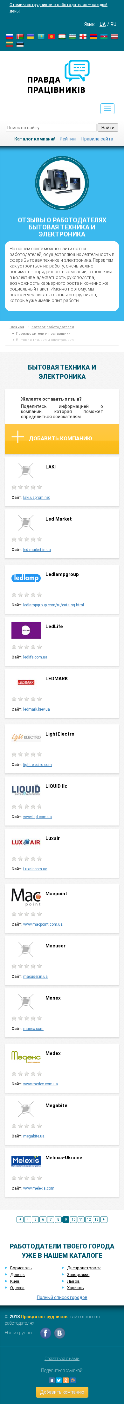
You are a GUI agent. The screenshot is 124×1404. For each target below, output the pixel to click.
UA (103, 24)
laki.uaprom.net (36, 497)
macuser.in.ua (35, 976)
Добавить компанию (60, 438)
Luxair (52, 838)
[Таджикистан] (62, 36)
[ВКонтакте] (52, 1380)
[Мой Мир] (73, 1380)
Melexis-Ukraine (63, 1158)
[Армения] (93, 36)
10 (73, 1219)
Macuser (56, 946)
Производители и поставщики (43, 333)
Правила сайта (97, 138)
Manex (53, 998)
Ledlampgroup (62, 574)
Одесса (17, 1287)
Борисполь (21, 1267)
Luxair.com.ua (35, 869)
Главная (17, 327)
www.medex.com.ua (40, 1084)
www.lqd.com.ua (37, 817)
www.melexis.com (38, 1188)
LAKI (50, 467)
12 (89, 1219)
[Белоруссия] (20, 36)
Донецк (17, 1274)
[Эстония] (20, 44)
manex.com (33, 1028)
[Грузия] (83, 36)
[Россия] (9, 36)
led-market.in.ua (37, 549)
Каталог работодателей (52, 327)
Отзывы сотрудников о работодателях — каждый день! (58, 7)
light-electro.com (37, 764)
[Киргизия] (51, 36)
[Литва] (9, 44)
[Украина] (30, 36)
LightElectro (59, 734)
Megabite (56, 1105)
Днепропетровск (84, 1267)
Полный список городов (62, 1297)
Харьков (75, 1287)
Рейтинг (68, 138)
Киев (15, 1281)
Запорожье (78, 1274)
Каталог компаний (35, 138)
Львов (73, 1281)
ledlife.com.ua (35, 657)
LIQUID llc (56, 786)
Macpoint (56, 894)
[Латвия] (114, 36)
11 (81, 1219)
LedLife (54, 626)
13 (96, 1219)
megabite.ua (34, 1136)
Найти (107, 127)
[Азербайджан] (104, 36)
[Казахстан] (41, 36)
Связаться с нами (62, 1358)
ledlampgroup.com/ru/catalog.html (53, 605)
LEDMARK (57, 679)
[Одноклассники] (66, 1380)
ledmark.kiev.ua (36, 709)
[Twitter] (59, 1380)
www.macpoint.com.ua (43, 924)
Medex (53, 1053)
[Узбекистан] (72, 36)
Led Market (58, 519)
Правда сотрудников (44, 1316)
